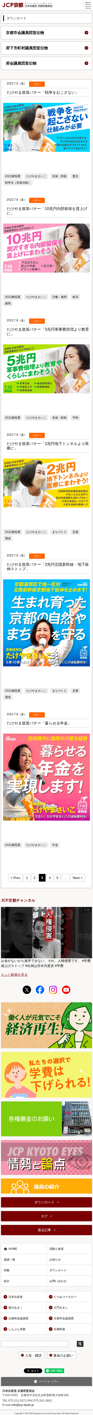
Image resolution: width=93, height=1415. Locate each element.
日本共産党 (15, 1297)
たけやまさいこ (36, 176)
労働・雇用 (59, 297)
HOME (13, 1248)
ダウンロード (44, 1202)
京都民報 (59, 1329)
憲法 (75, 176)
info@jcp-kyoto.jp (22, 1405)
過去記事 (44, 1230)
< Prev (15, 878)
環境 (8, 538)
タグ (44, 1216)
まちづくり (59, 532)
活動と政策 (56, 1248)
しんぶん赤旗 (17, 1329)
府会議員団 (21, 63)
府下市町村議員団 (27, 48)
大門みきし (61, 1307)
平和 (75, 417)
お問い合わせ (58, 1281)
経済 (75, 297)
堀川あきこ (15, 1307)
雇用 (8, 303)
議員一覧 (9, 1259)
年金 (55, 845)
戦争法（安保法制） (18, 182)
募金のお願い (63, 1355)
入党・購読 (33, 1355)
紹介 (7, 1281)
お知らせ (55, 1259)
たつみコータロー (65, 1297)
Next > (78, 878)
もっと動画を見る (14, 974)
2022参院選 (12, 176)
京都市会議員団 (25, 33)
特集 (7, 1270)
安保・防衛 (59, 176)
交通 (75, 532)
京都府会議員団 (18, 1318)
